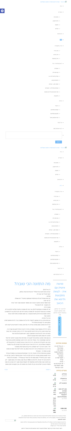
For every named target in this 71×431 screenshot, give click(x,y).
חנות (57, 428)
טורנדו (61, 361)
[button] (2, 11)
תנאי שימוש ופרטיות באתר (32, 428)
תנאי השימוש (61, 419)
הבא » (6, 369)
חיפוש (23, 428)
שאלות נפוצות (43, 428)
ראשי (60, 428)
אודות (54, 428)
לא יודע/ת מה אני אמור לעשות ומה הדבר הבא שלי (58, 365)
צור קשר (50, 428)
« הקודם (48, 369)
